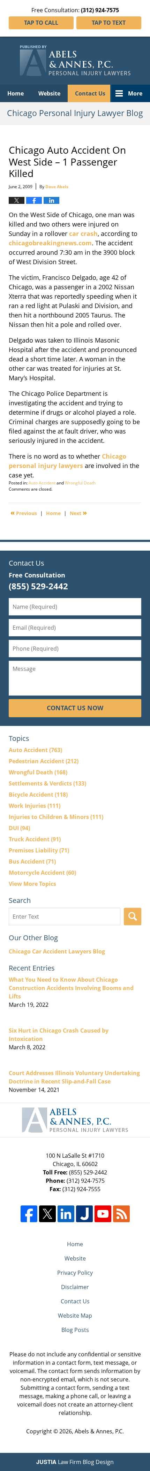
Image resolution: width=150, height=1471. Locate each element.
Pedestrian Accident (43, 761)
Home (15, 93)
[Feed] (121, 1213)
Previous (23, 512)
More (135, 93)
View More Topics (32, 884)
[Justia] (84, 1213)
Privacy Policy (75, 1273)
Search (132, 916)
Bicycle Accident (38, 794)
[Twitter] (47, 1213)
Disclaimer (75, 1287)
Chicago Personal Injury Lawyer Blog (75, 60)
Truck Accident (35, 839)
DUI (19, 828)
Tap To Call (41, 22)
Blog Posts (75, 1330)
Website (49, 93)
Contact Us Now (75, 708)
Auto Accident (42, 483)
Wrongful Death (80, 483)
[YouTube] (103, 1213)
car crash (83, 233)
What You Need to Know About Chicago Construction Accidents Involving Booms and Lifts (71, 988)
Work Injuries (34, 806)
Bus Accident (32, 861)
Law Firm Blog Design (75, 1462)
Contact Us (90, 93)
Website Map (75, 1315)
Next (78, 512)
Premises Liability (39, 850)
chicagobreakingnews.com (50, 243)
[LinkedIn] (66, 1213)
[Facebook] (29, 1213)
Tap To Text (109, 22)
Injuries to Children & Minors (56, 817)
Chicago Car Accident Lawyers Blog (57, 951)
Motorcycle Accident (42, 872)
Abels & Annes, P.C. (99, 1431)
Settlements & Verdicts (47, 783)
